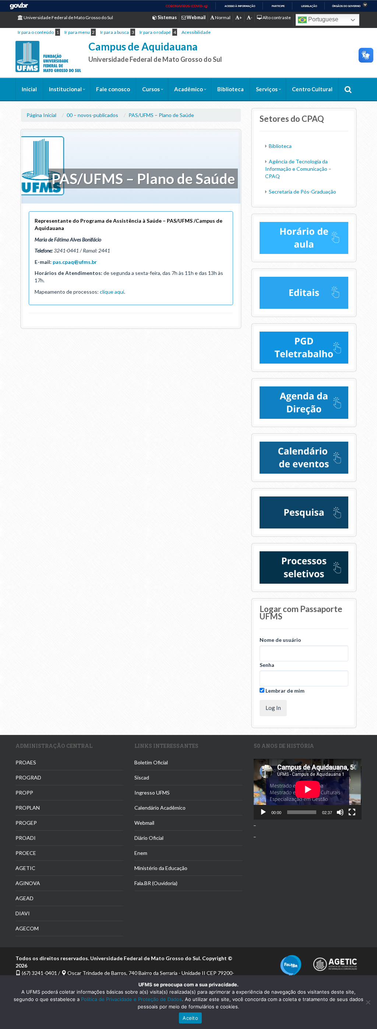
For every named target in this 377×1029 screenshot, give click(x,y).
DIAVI (22, 913)
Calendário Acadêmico (160, 808)
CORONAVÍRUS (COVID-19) (187, 6)
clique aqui (112, 292)
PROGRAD (28, 777)
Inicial (29, 89)
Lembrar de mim (284, 690)
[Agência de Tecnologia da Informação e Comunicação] (335, 962)
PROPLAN (27, 808)
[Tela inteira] (352, 812)
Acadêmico (188, 89)
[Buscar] (347, 89)
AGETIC (25, 868)
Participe (278, 6)
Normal (222, 17)
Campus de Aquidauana (143, 46)
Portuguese (322, 19)
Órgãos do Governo (346, 6)
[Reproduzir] (263, 812)
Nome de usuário (280, 640)
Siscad (141, 777)
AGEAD (24, 898)
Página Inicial (41, 115)
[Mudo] (340, 812)
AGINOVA (27, 883)
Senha (267, 665)
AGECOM (27, 928)
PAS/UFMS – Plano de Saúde (161, 115)
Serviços (267, 89)
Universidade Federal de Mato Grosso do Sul (68, 17)
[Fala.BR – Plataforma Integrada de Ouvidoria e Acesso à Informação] (291, 965)
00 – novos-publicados (92, 115)
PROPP (24, 792)
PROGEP (26, 823)
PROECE (25, 853)
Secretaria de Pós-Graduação (302, 191)
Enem (140, 853)
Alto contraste (276, 17)
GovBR (19, 6)
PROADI (25, 838)
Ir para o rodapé (155, 32)
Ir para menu (77, 32)
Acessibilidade (196, 32)
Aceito (190, 1018)
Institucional (65, 89)
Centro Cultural (312, 89)
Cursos (151, 89)
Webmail (144, 823)
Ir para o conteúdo (36, 32)
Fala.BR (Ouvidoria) (155, 883)
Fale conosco (113, 89)
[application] (308, 789)
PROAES (25, 762)
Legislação (309, 6)
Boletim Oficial (151, 762)
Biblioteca (230, 89)
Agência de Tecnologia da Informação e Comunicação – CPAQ (298, 168)
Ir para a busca (114, 32)
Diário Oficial (148, 838)
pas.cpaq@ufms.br (75, 262)
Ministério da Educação (160, 868)
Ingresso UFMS (152, 792)
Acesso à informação (240, 6)
